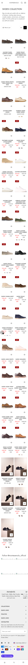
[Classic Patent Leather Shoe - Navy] (6, 547)
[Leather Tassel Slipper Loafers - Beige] (9, 58)
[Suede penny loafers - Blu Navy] (19, 148)
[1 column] (21, 27)
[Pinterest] (5, 643)
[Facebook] (2, 643)
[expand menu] (2, 2)
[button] (25, 2)
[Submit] (25, 631)
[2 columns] (25, 27)
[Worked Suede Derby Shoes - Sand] (19, 116)
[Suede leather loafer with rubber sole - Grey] (19, 240)
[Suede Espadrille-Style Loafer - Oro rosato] (10, 335)
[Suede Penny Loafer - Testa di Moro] (21, 304)
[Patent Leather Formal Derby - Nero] (22, 484)
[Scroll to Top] (25, 656)
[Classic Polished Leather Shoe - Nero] (19, 516)
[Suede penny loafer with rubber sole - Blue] (7, 272)
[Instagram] (8, 643)
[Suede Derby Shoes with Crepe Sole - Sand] (22, 455)
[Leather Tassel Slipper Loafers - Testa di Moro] (6, 58)
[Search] (21, 2)
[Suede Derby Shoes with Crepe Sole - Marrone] (19, 455)
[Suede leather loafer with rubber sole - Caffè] (24, 240)
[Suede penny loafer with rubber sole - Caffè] (5, 272)
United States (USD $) (21, 643)
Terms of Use (21, 635)
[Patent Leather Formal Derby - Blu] (19, 484)
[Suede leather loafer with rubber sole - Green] (17, 240)
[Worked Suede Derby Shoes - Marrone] (22, 116)
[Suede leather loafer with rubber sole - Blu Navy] (22, 240)
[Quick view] (11, 47)
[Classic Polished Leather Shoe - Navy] (22, 516)
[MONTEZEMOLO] (14, 3)
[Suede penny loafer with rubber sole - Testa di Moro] (10, 272)
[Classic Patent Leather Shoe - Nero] (9, 547)
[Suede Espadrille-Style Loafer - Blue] (7, 335)
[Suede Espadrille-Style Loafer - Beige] (5, 335)
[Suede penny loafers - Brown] (22, 148)
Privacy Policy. (4, 637)
